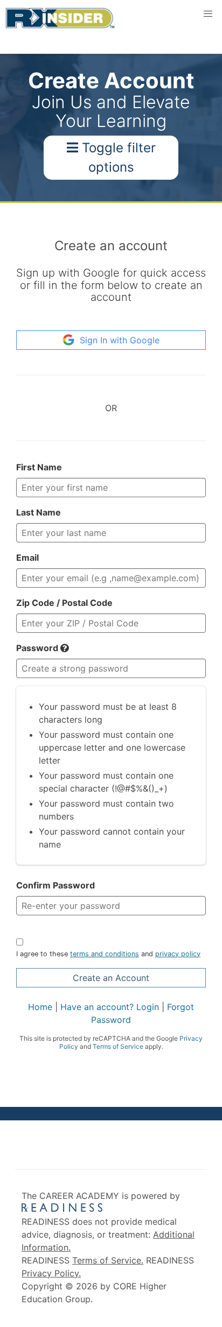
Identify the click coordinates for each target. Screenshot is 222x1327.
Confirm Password (55, 885)
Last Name (38, 512)
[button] (64, 648)
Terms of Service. (107, 1260)
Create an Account (111, 977)
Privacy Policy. (51, 1273)
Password (38, 648)
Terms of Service (118, 1046)
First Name (39, 467)
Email (27, 557)
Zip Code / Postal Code (64, 602)
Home (40, 1006)
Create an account (111, 245)
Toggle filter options (117, 157)
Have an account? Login (109, 1006)
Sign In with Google (119, 340)
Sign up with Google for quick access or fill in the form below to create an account (111, 285)
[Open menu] (208, 14)
